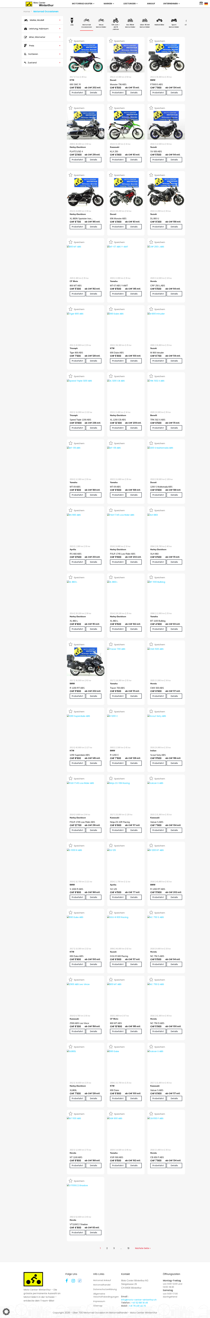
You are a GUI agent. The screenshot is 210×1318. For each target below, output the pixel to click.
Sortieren (44, 54)
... (121, 1248)
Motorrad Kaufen (82, 3)
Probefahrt (77, 92)
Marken (108, 3)
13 (128, 1248)
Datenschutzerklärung (105, 1289)
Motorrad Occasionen (45, 11)
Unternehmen (170, 3)
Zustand (44, 62)
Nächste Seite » (142, 1248)
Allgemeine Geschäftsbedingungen (106, 1295)
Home (27, 11)
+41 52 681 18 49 (139, 1302)
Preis (45, 45)
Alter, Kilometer (44, 37)
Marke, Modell (45, 20)
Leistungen (129, 3)
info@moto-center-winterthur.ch (139, 1299)
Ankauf (151, 3)
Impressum (99, 1301)
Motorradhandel (101, 1284)
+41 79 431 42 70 (137, 1305)
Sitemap (97, 1305)
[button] (6, 1311)
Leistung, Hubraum (44, 28)
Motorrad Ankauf (102, 1280)
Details (93, 92)
